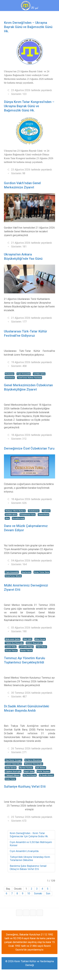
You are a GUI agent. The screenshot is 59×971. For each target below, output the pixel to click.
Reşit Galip (29, 771)
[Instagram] (40, 913)
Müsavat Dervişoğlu (33, 764)
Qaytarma (26, 572)
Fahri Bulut (41, 647)
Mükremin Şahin (12, 639)
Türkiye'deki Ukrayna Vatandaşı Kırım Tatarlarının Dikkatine (30, 858)
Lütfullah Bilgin (26, 647)
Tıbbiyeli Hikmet (12, 775)
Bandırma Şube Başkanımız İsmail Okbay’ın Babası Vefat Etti (28, 867)
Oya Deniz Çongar (13, 760)
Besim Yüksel (26, 650)
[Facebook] (19, 913)
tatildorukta (39, 374)
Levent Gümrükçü (13, 764)
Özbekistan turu (27, 514)
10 (28, 893)
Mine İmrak (40, 639)
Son (48, 893)
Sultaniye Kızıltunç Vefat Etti (25, 786)
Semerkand (43, 514)
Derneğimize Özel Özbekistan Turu (29, 448)
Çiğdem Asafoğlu (13, 771)
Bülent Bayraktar (34, 643)
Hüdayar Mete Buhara (15, 511)
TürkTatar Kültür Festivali (29, 378)
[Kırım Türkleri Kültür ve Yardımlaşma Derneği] (29, 5)
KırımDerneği (18, 518)
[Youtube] (33, 913)
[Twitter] (26, 913)
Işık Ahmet (40, 768)
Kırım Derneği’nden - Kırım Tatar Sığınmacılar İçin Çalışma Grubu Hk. (29, 835)
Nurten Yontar (25, 768)
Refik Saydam (43, 771)
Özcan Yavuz (11, 650)
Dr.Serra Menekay (33, 760)
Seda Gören (10, 768)
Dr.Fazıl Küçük (29, 775)
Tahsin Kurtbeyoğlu (14, 643)
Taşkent (46, 511)
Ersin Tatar (10, 779)
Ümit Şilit (27, 639)
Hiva (7, 518)
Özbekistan (33, 511)
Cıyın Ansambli (23, 374)
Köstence (9, 378)
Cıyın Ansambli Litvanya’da (24, 851)
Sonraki (38, 893)
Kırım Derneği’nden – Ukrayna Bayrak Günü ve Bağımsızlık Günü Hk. (28, 27)
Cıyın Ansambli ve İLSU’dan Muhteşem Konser (31, 844)
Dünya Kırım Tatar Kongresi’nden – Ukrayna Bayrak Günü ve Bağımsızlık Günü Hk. (29, 106)
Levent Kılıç (10, 647)
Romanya (9, 374)
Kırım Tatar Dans (41, 572)
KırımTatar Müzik (13, 576)
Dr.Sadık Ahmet (46, 775)
